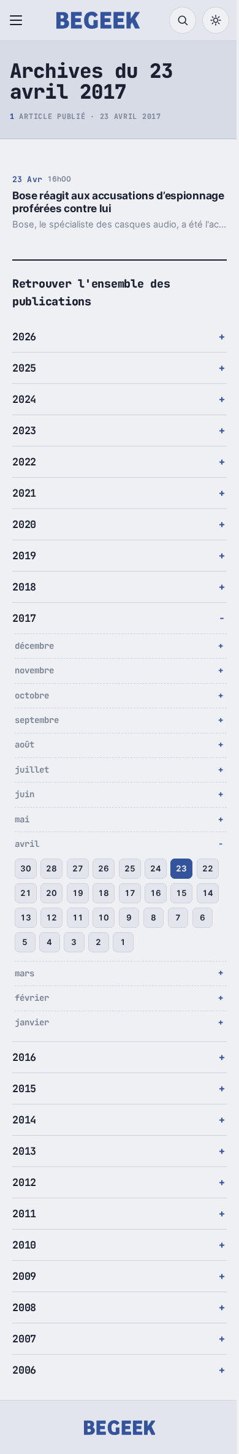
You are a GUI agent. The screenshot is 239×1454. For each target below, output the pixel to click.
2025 (24, 368)
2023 (24, 430)
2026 (24, 336)
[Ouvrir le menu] (18, 20)
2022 (24, 462)
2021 (24, 493)
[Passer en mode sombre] (215, 20)
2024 (24, 399)
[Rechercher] (182, 20)
